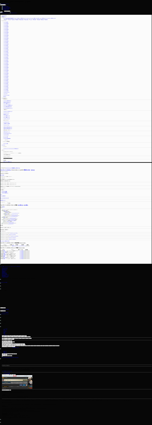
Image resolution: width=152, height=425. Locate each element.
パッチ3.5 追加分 (5, 77)
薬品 (2, 343)
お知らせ (3, 16)
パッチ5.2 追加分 (5, 51)
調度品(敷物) (57, 345)
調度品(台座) (46, 345)
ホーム (1, 266)
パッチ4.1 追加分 (5, 71)
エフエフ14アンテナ (5, 268)
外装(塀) (29, 345)
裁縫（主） (13, 338)
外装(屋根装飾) (18, 345)
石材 (11, 343)
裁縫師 (13, 245)
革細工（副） (9, 338)
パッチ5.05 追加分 (6, 58)
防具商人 (5, 254)
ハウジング (5, 334)
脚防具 (25, 169)
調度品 (43, 345)
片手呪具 (20, 335)
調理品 (5, 343)
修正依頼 (1, 200)
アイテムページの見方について (7, 111)
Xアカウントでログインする (8, 158)
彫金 (14, 19)
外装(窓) (12, 345)
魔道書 (25, 335)
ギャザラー (5, 331)
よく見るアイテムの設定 (3, 282)
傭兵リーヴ (3, 355)
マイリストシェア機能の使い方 (7, 105)
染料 (2, 344)
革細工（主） (5, 338)
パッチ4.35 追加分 (6, 67)
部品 (4, 344)
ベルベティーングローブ (12, 237)
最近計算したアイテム (5, 347)
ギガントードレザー (11, 219)
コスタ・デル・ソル (17, 245)
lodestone (33, 169)
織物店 (4, 256)
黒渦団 (11, 355)
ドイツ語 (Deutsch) (7, 7)
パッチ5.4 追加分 (5, 45)
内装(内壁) (32, 345)
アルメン (8, 221)
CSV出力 (17, 347)
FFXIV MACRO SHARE (5, 276)
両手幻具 (17, 335)
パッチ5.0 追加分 (5, 57)
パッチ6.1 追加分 (5, 33)
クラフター (5, 330)
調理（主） (26, 338)
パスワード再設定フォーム (7, 154)
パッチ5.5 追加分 (5, 42)
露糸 (4, 217)
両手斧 (8, 335)
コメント (4, 200)
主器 (2, 336)
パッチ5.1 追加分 (5, 54)
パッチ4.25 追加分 (6, 70)
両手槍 (10, 335)
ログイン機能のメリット (6, 103)
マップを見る (21, 250)
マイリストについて (11, 148)
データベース (6, 266)
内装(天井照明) (38, 345)
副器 (2, 338)
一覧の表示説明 (16, 357)
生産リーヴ (5, 351)
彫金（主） (25, 336)
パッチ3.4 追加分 (5, 80)
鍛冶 (6, 19)
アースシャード (11, 222)
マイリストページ (6, 148)
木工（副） (8, 336)
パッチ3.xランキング (6, 92)
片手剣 (3, 335)
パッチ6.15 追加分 (6, 35)
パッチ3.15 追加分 (6, 90)
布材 (17, 343)
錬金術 (22, 19)
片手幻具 (14, 335)
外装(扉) (15, 345)
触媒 (12, 344)
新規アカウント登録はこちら (7, 161)
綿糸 (6, 211)
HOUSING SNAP (4, 273)
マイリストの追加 (4, 191)
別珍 (4, 210)
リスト (1, 194)
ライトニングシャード (15, 215)
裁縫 (17, 19)
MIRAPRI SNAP (4, 272)
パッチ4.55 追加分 (6, 61)
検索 (3, 266)
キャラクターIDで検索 (6, 373)
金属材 (13, 343)
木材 (15, 343)
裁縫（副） (16, 338)
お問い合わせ (18, 266)
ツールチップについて (6, 118)
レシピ (9, 266)
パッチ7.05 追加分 (6, 23)
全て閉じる (20, 205)
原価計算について (6, 114)
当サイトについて (13, 266)
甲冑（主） (18, 336)
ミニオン (24, 344)
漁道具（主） (12, 339)
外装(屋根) (6, 345)
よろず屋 (5, 251)
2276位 (28, 169)
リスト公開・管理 (2, 313)
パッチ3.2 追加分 (5, 86)
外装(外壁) (9, 345)
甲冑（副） (22, 336)
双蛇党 (8, 355)
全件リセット (21, 347)
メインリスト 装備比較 (5, 312)
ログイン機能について (6, 117)
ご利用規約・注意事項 (6, 123)
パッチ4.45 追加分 (6, 64)
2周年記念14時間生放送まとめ (7, 128)
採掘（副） (8, 339)
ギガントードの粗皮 (13, 220)
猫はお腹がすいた (4, 269)
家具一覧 (4, 96)
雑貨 (14, 344)
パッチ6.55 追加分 (6, 26)
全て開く (26, 205)
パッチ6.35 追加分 (6, 32)
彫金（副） (29, 336)
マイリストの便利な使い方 (7, 100)
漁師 (47, 19)
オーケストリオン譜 (6, 95)
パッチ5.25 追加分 (6, 52)
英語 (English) (6, 6)
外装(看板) (26, 345)
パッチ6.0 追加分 (5, 39)
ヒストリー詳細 (5, 143)
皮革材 (19, 343)
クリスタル (10, 344)
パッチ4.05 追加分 (6, 76)
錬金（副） (23, 338)
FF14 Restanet (4, 275)
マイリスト (7, 313)
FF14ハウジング (4, 270)
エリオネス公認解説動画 (6, 138)
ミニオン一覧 (5, 93)
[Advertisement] (76, 164)
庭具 (41, 345)
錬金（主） (20, 338)
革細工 (27, 19)
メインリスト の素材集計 (5, 309)
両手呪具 (23, 335)
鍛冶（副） (15, 336)
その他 (21, 344)
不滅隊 (6, 355)
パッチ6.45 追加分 (6, 29)
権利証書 (3, 345)
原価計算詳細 (14, 347)
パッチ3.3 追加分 (5, 83)
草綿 (7, 212)
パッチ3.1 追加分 (5, 89)
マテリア (7, 344)
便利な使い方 (16, 148)
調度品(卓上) (50, 345)
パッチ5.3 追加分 (5, 48)
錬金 (9, 357)
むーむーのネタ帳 (4, 274)
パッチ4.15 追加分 (6, 73)
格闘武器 (6, 335)
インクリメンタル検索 (4, 346)
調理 (35, 19)
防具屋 (4, 250)
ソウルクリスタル (18, 344)
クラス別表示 (10, 347)
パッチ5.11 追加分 (6, 55)
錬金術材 (23, 343)
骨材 (21, 343)
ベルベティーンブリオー (12, 234)
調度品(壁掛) (53, 345)
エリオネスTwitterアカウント (7, 133)
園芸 (43, 19)
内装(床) (35, 345)
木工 (31, 19)
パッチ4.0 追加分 (5, 74)
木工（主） (5, 336)
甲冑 (10, 19)
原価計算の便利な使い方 (6, 102)
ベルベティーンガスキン (5, 169)
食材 (6, 343)
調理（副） (30, 338)
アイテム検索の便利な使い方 (7, 106)
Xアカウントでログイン (6, 365)
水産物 (9, 343)
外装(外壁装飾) (22, 345)
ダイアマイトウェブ (14, 214)
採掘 (39, 19)
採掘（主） (5, 339)
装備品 (4, 332)
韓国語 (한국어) (6, 9)
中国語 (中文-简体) (6, 8)
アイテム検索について (6, 115)
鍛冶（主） (12, 336)
